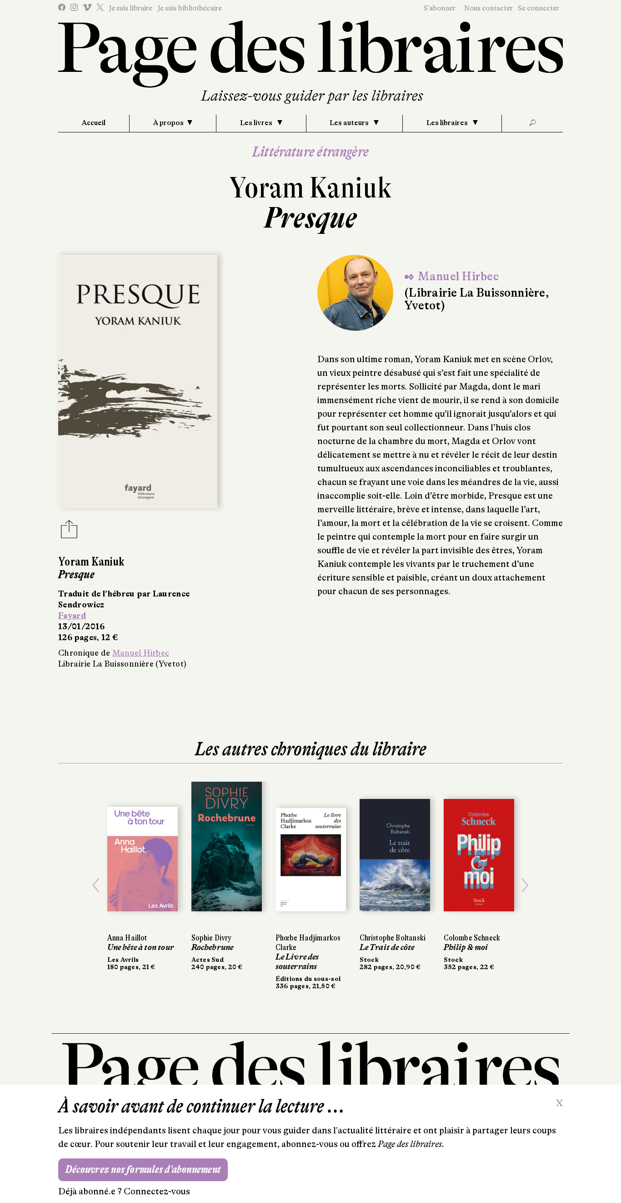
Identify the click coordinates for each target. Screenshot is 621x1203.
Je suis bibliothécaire (189, 8)
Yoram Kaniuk (311, 188)
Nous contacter (488, 8)
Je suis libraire (130, 8)
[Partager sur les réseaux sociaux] (69, 532)
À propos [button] (168, 123)
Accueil (93, 123)
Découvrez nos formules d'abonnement (142, 1169)
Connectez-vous (157, 1191)
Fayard (72, 615)
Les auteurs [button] (350, 123)
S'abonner (440, 8)
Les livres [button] (257, 123)
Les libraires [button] (447, 123)
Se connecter (538, 8)
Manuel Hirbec (141, 652)
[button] (96, 886)
